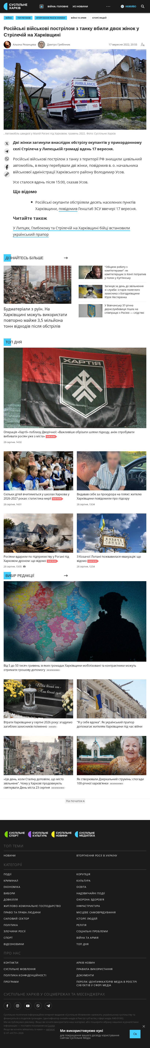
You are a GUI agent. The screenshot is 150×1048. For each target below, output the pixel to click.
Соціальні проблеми (92, 931)
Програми (11, 981)
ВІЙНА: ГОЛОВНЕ (58, 6)
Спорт (8, 937)
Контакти (11, 962)
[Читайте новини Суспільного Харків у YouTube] (27, 1005)
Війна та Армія (78, 18)
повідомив (68, 208)
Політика (11, 925)
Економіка (12, 887)
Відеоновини (14, 944)
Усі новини (80, 6)
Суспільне (53, 1025)
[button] (7, 143)
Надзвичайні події (90, 893)
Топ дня (82, 944)
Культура (83, 880)
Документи (85, 975)
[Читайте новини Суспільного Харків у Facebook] (7, 1005)
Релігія (81, 925)
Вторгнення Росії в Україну (50, 18)
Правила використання (94, 969)
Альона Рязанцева (24, 44)
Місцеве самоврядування (96, 912)
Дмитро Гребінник (58, 44)
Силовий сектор (16, 918)
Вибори (9, 893)
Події (8, 874)
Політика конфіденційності (25, 975)
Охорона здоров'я (90, 899)
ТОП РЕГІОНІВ (24, 18)
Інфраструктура (88, 906)
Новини (10, 855)
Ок (135, 1034)
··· (108, 6)
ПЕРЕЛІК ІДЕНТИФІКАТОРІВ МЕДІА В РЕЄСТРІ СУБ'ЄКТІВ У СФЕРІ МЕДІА (106, 983)
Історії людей (99, 18)
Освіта (81, 887)
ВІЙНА (9, 18)
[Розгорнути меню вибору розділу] (41, 6)
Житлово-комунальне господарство (32, 906)
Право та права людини (22, 912)
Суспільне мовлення (20, 969)
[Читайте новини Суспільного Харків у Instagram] (17, 1005)
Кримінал (11, 880)
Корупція (83, 874)
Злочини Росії (15, 931)
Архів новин (85, 962)
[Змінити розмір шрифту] (143, 44)
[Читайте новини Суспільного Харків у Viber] (38, 1005)
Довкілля (11, 899)
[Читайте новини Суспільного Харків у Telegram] (48, 1005)
